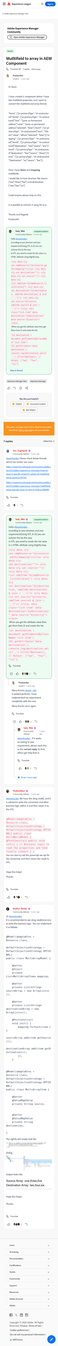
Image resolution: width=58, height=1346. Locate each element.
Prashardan (18, 75)
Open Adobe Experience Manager (29, 37)
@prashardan (21, 238)
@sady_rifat (30, 690)
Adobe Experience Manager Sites (16, 13)
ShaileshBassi (19, 790)
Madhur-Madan (20, 908)
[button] (15, 69)
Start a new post (25, 430)
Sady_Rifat (20, 231)
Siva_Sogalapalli (20, 450)
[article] (29, 478)
